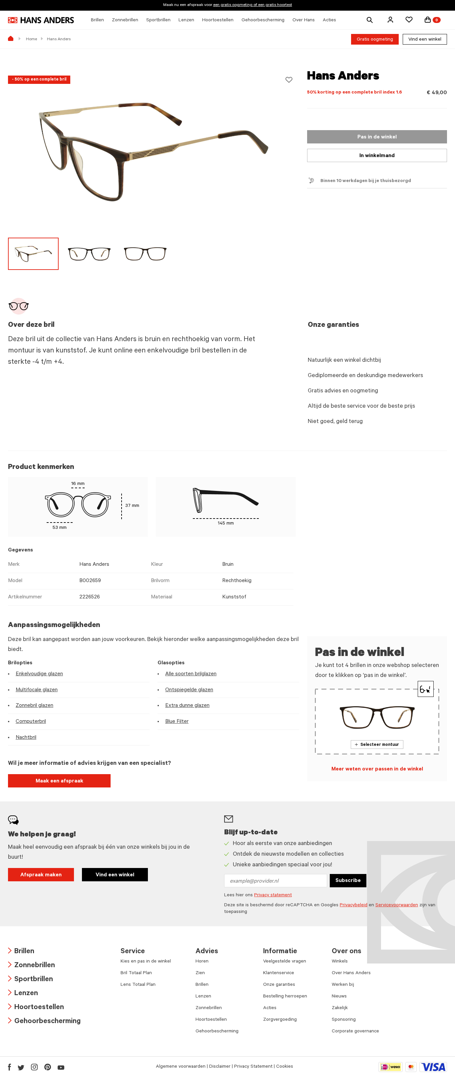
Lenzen (23, 994)
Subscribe (348, 881)
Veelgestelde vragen (284, 962)
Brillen (21, 952)
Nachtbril (26, 738)
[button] (390, 20)
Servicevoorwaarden (396, 905)
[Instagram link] (34, 1067)
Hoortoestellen (36, 1008)
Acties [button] (329, 20)
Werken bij (343, 985)
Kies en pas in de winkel (146, 962)
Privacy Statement (253, 1067)
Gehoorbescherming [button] (262, 20)
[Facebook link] (9, 1067)
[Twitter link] (21, 1067)
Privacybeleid (353, 905)
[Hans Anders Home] (41, 20)
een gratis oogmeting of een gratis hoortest (252, 5)
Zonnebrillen (31, 966)
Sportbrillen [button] (158, 20)
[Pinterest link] (47, 1067)
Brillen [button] (97, 20)
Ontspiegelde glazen (189, 690)
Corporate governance (355, 1031)
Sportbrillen (30, 980)
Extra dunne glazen (187, 706)
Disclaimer (219, 1067)
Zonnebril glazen (34, 706)
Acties (269, 1008)
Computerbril (31, 722)
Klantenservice (278, 973)
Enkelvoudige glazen (39, 674)
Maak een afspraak (59, 781)
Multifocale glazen (37, 690)
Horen (202, 962)
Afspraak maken (41, 875)
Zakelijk (340, 1008)
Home (31, 39)
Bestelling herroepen (285, 996)
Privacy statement (273, 895)
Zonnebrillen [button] (125, 20)
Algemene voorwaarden (181, 1067)
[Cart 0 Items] (428, 20)
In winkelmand (377, 156)
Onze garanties (279, 985)
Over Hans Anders (351, 973)
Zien (200, 973)
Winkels (340, 962)
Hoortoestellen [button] (217, 20)
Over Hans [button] (303, 20)
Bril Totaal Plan (136, 973)
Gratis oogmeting (375, 40)
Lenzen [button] (186, 20)
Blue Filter (177, 722)
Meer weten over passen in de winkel (377, 769)
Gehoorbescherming (44, 1022)
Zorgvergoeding (280, 1020)
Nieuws (339, 996)
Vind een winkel (424, 40)
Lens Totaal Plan (138, 985)
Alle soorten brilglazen (191, 674)
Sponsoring (344, 1020)
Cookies (284, 1067)
